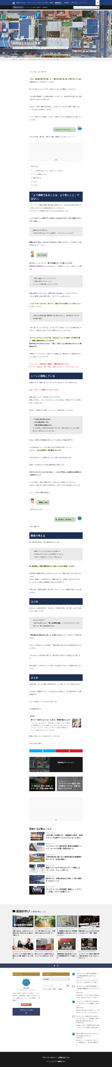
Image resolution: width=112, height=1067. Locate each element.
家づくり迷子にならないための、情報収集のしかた (51, 720)
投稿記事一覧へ (26, 1004)
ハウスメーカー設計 (42, 2)
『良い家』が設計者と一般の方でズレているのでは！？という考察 (43, 59)
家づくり (53, 47)
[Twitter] (42, 750)
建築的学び (58, 2)
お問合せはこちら (64, 1057)
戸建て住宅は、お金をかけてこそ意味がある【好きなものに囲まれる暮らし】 (23, 933)
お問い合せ (74, 2)
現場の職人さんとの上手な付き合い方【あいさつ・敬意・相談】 (89, 932)
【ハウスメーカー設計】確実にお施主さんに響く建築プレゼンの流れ (23, 956)
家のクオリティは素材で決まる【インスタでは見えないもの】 (44, 955)
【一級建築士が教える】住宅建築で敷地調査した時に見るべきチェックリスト (67, 933)
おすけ (91, 976)
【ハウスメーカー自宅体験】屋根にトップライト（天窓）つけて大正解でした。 (64, 890)
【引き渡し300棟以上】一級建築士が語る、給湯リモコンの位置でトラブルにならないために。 (64, 836)
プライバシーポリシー (49, 1057)
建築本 (51, 2)
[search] (97, 7)
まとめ (34, 181)
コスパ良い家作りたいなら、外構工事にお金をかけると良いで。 (45, 932)
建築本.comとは (21, 2)
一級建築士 (66, 2)
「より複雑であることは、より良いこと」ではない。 (47, 170)
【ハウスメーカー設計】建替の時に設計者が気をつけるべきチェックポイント (89, 956)
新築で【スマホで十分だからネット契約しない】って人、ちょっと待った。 (63, 869)
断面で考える (36, 178)
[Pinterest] (69, 750)
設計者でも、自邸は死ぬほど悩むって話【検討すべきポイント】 (64, 879)
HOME (15, 59)
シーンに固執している (38, 174)
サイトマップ (83, 2)
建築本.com (61, 1061)
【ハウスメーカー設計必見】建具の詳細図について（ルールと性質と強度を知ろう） (64, 847)
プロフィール (31, 2)
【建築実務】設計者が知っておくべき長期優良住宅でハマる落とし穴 (67, 956)
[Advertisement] (56, 21)
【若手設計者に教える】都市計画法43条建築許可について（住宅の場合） (63, 858)
